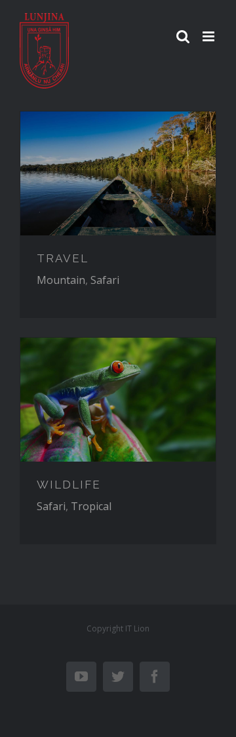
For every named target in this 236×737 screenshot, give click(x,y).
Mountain (61, 280)
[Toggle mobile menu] (209, 36)
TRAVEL (62, 258)
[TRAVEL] (118, 173)
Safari (104, 280)
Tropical (91, 506)
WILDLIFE (69, 484)
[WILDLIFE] (118, 399)
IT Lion (137, 628)
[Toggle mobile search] (182, 36)
